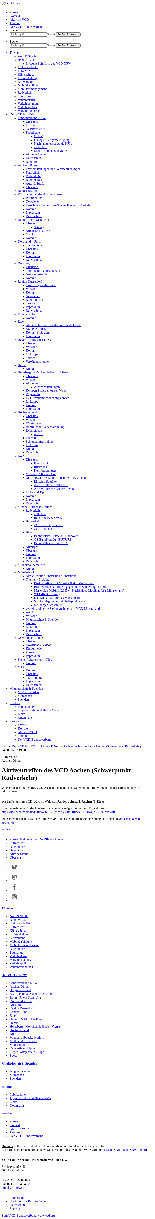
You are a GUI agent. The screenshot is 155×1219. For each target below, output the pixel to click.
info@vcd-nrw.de (13, 1187)
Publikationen (26, 706)
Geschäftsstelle (35, 129)
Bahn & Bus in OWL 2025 (51, 543)
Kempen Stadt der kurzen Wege (46, 390)
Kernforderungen (45, 470)
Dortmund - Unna (29, 241)
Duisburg (24, 263)
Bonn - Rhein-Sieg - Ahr (33, 219)
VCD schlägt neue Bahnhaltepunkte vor (59, 601)
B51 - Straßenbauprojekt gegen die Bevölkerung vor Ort (70, 587)
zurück (6, 829)
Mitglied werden (28, 692)
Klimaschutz (26, 74)
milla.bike (40, 514)
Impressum (33, 212)
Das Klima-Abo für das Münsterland (57, 597)
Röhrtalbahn (34, 423)
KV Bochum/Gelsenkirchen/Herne (40, 194)
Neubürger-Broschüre (48, 605)
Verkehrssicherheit (29, 110)
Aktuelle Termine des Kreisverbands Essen (53, 325)
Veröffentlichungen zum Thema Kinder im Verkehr (58, 205)
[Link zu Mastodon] (14, 880)
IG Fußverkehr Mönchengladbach (47, 398)
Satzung (39, 227)
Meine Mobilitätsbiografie (50, 150)
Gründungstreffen (37, 274)
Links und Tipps (36, 492)
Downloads (25, 717)
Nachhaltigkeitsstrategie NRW (53, 143)
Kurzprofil (32, 267)
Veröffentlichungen (38, 361)
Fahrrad (31, 438)
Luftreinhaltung (28, 78)
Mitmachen (25, 696)
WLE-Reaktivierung (47, 594)
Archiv (38, 434)
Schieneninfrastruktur (39, 441)
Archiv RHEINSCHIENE (51, 485)
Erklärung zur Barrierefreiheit (28, 1201)
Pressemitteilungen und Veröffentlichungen (53, 169)
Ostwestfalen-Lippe (30, 637)
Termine (15, 23)
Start (4, 746)
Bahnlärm (32, 161)
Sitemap (15, 1208)
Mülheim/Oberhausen (31, 565)
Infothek (15, 703)
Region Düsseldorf (30, 281)
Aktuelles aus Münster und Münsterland (51, 576)
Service (30, 303)
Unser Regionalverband (41, 285)
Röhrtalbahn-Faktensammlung (45, 427)
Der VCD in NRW (22, 114)
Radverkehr (25, 92)
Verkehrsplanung (28, 103)
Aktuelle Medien (36, 154)
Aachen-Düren (27, 165)
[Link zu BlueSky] (14, 870)
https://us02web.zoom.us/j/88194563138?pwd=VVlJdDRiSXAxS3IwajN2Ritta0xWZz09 (59, 812)
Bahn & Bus (26, 60)
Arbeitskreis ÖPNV (38, 230)
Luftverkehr (25, 81)
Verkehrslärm (26, 100)
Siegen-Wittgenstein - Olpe (35, 659)
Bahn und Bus (35, 299)
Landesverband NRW (32, 118)
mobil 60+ (40, 147)
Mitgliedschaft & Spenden (42, 619)
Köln (21, 456)
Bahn (29, 532)
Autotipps (32, 547)
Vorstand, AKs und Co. (41, 474)
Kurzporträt (41, 463)
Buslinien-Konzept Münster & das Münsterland (64, 583)
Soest (21, 666)
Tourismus (24, 96)
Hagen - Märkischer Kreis (34, 339)
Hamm (22, 365)
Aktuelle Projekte (37, 328)
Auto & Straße (27, 56)
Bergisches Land (28, 190)
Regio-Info (33, 394)
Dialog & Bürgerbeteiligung (52, 140)
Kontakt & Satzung (38, 332)
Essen (21, 321)
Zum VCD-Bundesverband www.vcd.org (28, 1215)
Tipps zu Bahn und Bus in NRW (38, 710)
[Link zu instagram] (14, 900)
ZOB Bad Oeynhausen (48, 525)
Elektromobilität (28, 67)
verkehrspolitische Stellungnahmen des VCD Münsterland (63, 608)
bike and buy (34, 677)
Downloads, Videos (38, 645)
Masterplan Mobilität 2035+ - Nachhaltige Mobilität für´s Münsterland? (79, 590)
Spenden (23, 699)
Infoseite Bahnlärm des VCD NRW (48, 63)
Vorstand (31, 125)
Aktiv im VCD (19, 19)
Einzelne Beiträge (45, 481)
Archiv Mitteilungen (47, 387)
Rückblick (40, 467)
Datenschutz (34, 158)
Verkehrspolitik (27, 107)
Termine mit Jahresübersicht (43, 270)
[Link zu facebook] (14, 890)
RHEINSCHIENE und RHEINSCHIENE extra (56, 477)
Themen (15, 52)
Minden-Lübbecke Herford (35, 507)
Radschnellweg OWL (48, 517)
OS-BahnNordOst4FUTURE (53, 539)
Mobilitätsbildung (29, 85)
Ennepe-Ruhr (26, 314)
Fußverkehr (25, 70)
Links (21, 714)
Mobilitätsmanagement (32, 89)
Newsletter (33, 201)
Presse (14, 12)
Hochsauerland (27, 412)
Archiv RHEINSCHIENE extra (54, 488)
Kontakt (15, 16)
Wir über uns (34, 198)
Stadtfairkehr (34, 245)
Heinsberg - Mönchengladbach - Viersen (43, 372)
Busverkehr (33, 521)
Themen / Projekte (37, 579)
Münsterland (26, 572)
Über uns (32, 121)
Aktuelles (32, 383)
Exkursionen (34, 430)
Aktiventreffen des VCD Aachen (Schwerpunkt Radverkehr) (102, 746)
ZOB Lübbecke (44, 528)
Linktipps (32, 354)
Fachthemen (33, 132)
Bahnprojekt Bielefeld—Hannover (56, 536)
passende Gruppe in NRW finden (124, 1149)
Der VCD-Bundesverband (26, 26)
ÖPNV (38, 136)
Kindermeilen (34, 648)
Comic (30, 234)
